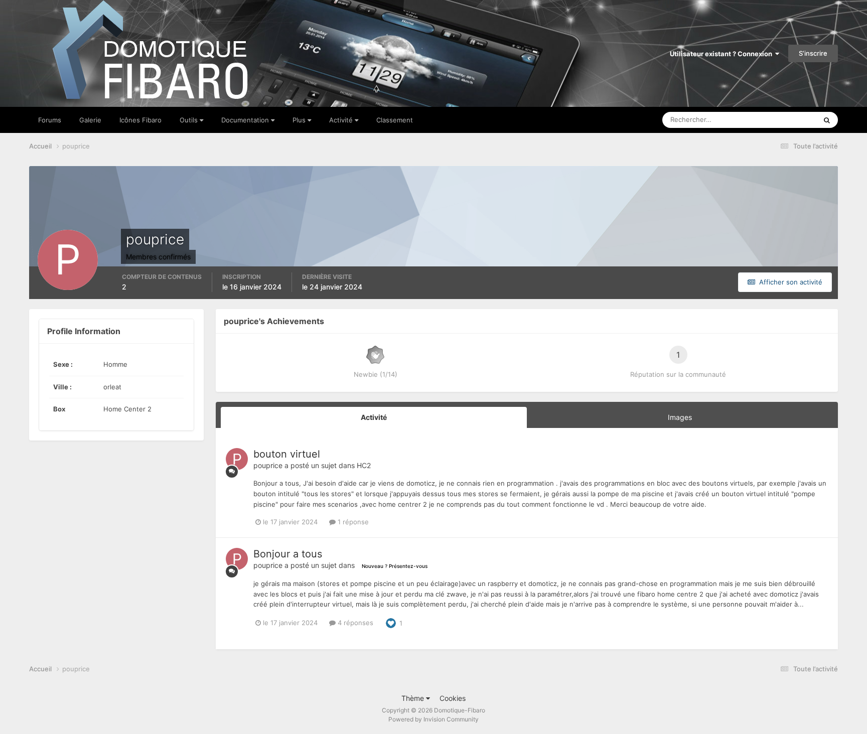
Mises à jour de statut (772, 119)
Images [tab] (680, 417)
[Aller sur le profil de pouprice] (237, 459)
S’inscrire (813, 53)
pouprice (267, 465)
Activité (342, 120)
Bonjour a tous (287, 554)
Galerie (90, 120)
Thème (413, 698)
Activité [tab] (374, 417)
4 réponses (354, 623)
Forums (49, 120)
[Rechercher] (827, 120)
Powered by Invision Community (433, 719)
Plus (300, 120)
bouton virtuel (286, 454)
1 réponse (352, 522)
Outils (190, 120)
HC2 (364, 465)
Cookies (453, 698)
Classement (394, 120)
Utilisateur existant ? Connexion (722, 54)
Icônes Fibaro (140, 120)
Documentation (246, 120)
